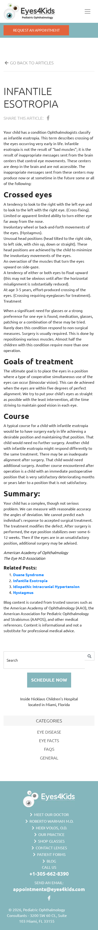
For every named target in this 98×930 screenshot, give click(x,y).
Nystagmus (23, 592)
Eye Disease (49, 732)
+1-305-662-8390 (49, 873)
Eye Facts (49, 740)
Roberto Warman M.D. (51, 821)
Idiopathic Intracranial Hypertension (46, 586)
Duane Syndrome (28, 574)
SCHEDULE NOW (49, 680)
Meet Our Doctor (51, 814)
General (49, 757)
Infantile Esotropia (31, 97)
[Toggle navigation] (87, 11)
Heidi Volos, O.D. (51, 827)
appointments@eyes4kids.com (49, 889)
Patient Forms (51, 854)
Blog (51, 861)
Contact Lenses (51, 847)
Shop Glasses (51, 841)
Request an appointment (36, 30)
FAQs (49, 749)
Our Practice (50, 834)
